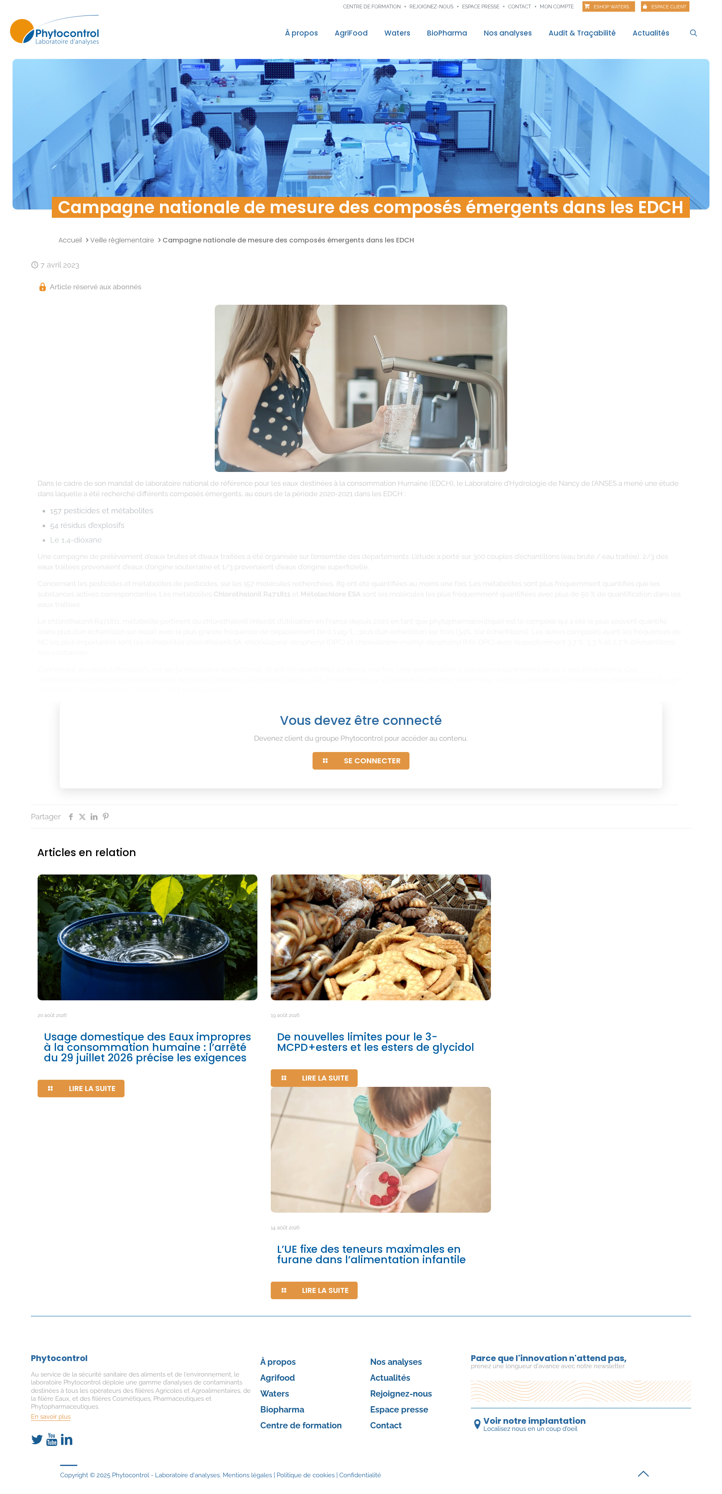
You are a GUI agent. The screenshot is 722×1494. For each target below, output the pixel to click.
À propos (278, 1362)
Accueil (70, 240)
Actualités (390, 1378)
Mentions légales (247, 1475)
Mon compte (557, 7)
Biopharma (282, 1410)
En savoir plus (51, 1416)
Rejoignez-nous (431, 7)
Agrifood (277, 1378)
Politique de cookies (306, 1475)
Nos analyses (396, 1362)
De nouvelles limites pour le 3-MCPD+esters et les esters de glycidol (375, 1042)
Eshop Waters (611, 7)
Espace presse (480, 7)
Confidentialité (360, 1475)
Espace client (668, 7)
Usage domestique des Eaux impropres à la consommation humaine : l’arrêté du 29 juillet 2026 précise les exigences (147, 1047)
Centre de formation (372, 7)
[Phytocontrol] (54, 29)
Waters (274, 1394)
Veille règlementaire (122, 240)
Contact (519, 7)
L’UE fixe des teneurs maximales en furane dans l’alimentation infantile (371, 1254)
